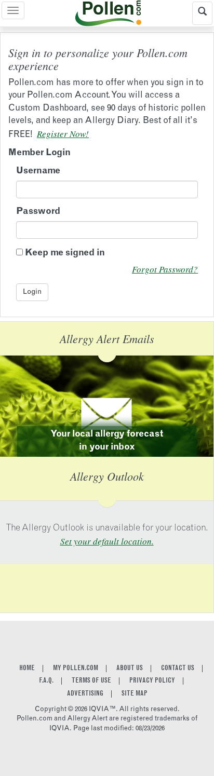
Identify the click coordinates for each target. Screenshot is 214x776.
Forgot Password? (165, 269)
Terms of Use (91, 681)
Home (27, 668)
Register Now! (63, 134)
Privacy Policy (152, 681)
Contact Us (177, 668)
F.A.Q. (46, 681)
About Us (129, 668)
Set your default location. (107, 541)
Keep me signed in (65, 253)
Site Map (135, 694)
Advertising (85, 694)
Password (38, 212)
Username (38, 171)
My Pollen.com (75, 668)
